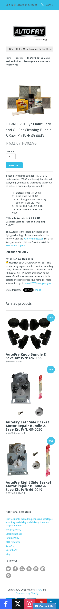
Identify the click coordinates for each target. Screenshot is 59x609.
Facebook (15, 568)
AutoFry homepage (33, 238)
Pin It (38, 290)
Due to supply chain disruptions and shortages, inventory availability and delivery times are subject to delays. (29, 522)
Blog (8, 554)
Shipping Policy (13, 529)
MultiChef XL (12, 550)
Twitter (8, 568)
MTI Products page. (16, 245)
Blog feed (29, 568)
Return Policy (12, 538)
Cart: (49, 4)
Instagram (36, 568)
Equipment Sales (14, 534)
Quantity (10, 151)
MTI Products (13, 542)
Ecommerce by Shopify (27, 593)
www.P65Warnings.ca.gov (38, 283)
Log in (9, 4)
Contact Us (45, 606)
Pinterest (42, 568)
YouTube (22, 568)
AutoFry (10, 546)
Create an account (27, 4)
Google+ (8, 575)
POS (40, 589)
